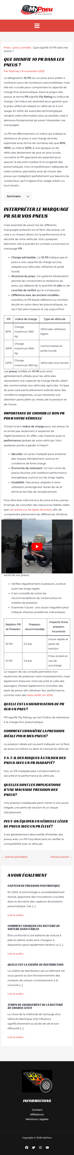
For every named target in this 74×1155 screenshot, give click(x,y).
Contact (37, 1109)
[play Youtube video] (37, 546)
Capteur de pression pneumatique (34, 886)
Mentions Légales (37, 1119)
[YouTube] (47, 1147)
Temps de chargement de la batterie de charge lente (35, 1006)
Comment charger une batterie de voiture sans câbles (34, 927)
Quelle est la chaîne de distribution (36, 965)
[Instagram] (40, 1147)
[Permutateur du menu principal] (37, 26)
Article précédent (15, 856)
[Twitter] (33, 1147)
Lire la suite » (16, 915)
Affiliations (37, 1114)
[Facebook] (26, 1147)
